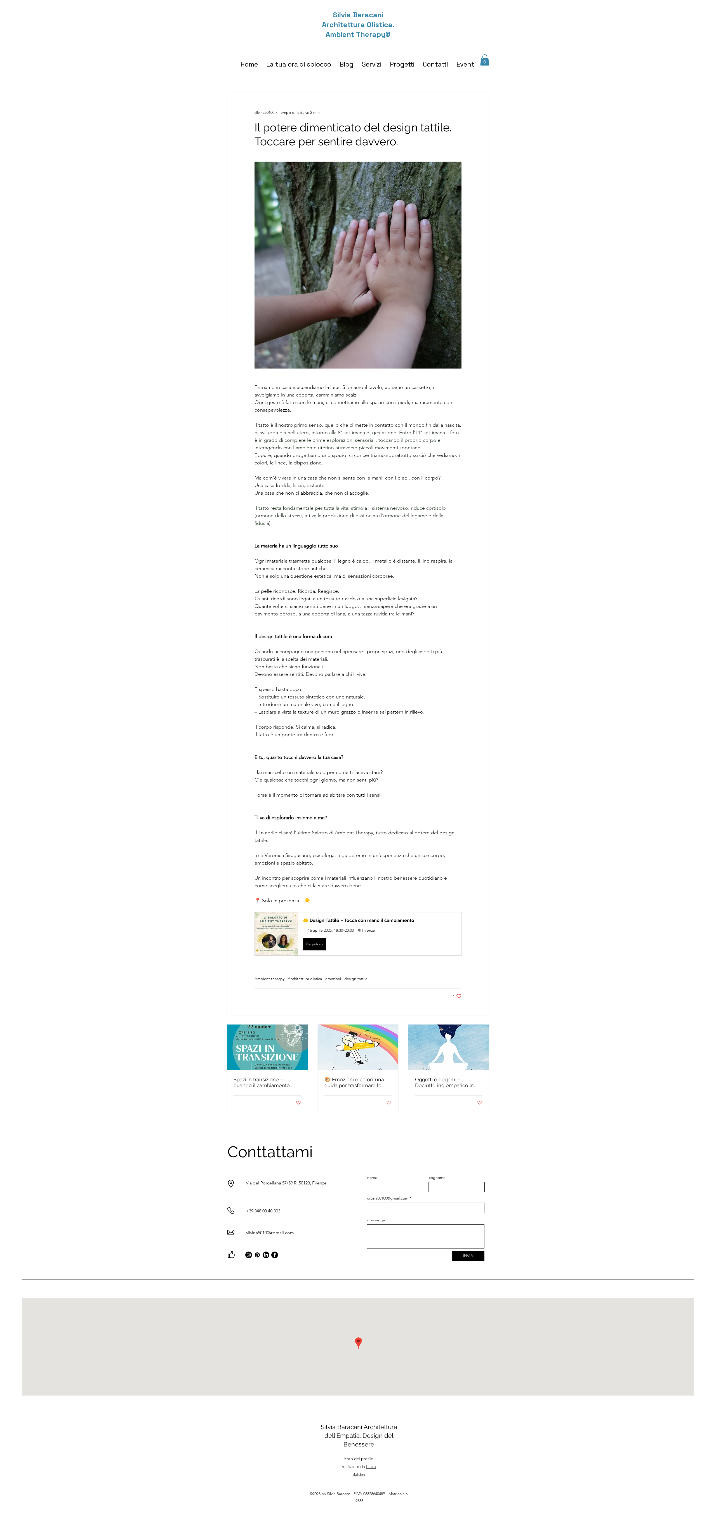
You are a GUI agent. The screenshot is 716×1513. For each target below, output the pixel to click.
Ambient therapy (269, 978)
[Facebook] (274, 1255)
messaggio (376, 1220)
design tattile (356, 978)
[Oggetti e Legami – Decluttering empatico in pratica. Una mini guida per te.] (448, 1047)
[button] (484, 60)
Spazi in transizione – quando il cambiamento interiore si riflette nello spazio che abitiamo (262, 1082)
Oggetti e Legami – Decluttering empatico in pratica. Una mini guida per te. (446, 1082)
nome (372, 1177)
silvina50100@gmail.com (270, 1232)
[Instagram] (248, 1255)
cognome (437, 1177)
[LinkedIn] (266, 1255)
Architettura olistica (305, 978)
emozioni (333, 978)
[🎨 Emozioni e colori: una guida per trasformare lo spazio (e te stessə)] (358, 1047)
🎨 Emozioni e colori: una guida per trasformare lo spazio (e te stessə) (354, 1082)
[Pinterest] (257, 1255)
